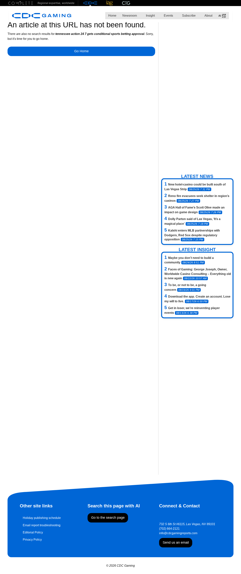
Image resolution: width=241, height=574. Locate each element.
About (208, 15)
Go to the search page (108, 517)
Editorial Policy (33, 532)
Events (168, 15)
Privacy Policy (32, 539)
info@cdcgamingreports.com (178, 533)
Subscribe (188, 15)
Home (112, 15)
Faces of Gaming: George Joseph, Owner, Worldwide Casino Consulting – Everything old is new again (197, 274)
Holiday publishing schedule (42, 517)
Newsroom (129, 15)
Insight (150, 15)
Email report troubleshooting (41, 525)
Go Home (81, 51)
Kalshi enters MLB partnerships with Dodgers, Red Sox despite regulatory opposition (192, 235)
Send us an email (176, 542)
